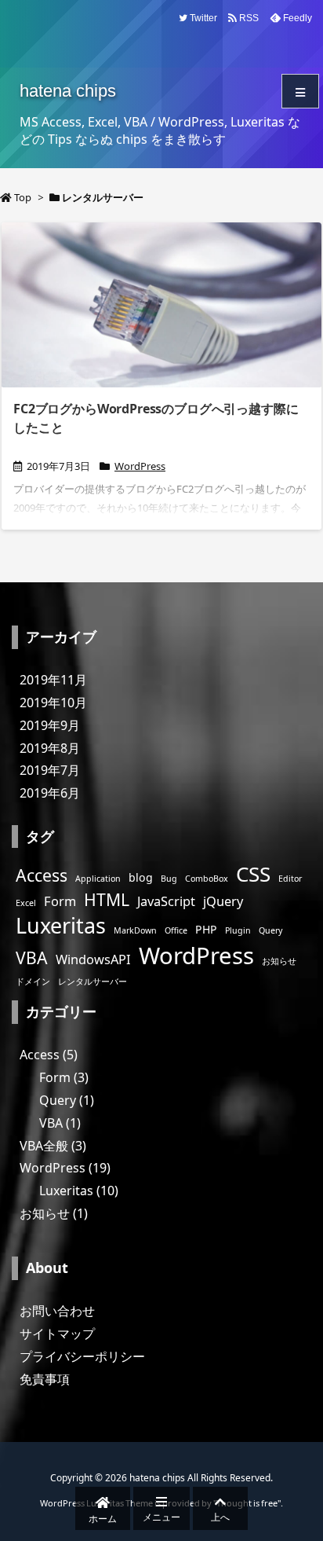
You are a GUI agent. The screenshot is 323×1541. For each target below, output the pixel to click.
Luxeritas (61, 925)
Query (270, 930)
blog (141, 877)
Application (98, 878)
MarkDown (135, 930)
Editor (290, 878)
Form (60, 901)
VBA (32, 957)
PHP (206, 929)
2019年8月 (50, 748)
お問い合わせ (57, 1310)
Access (41, 875)
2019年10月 (53, 702)
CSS (253, 874)
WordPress (139, 466)
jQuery (223, 901)
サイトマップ (57, 1333)
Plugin (238, 930)
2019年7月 (50, 770)
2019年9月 (50, 725)
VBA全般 (53, 1145)
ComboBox (206, 878)
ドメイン (33, 981)
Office (176, 930)
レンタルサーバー (92, 981)
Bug (169, 878)
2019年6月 (50, 793)
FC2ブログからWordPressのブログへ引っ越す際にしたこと (156, 418)
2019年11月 (53, 679)
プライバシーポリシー (82, 1356)
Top (22, 197)
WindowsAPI (93, 959)
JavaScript (166, 901)
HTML (106, 899)
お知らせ (279, 961)
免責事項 (45, 1379)
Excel (26, 902)
